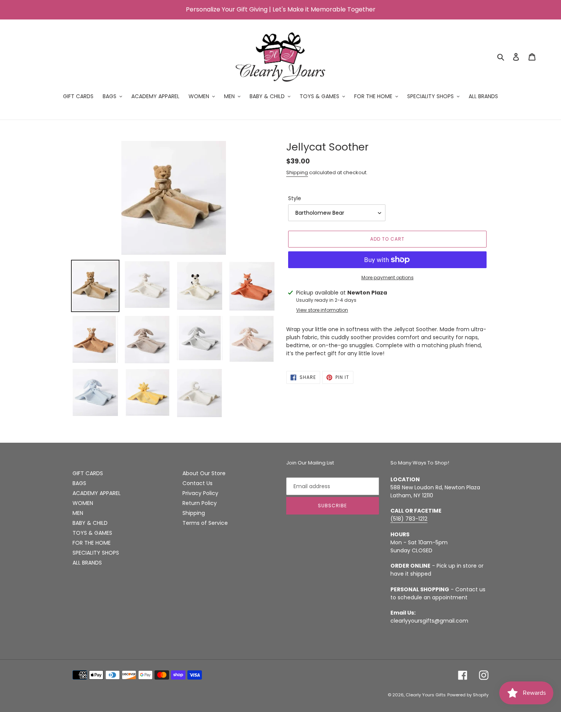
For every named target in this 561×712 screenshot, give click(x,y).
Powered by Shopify (467, 695)
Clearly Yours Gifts (426, 695)
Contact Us (197, 483)
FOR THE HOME (92, 543)
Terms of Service (205, 523)
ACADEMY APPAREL (97, 493)
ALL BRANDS (87, 562)
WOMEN (83, 503)
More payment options (387, 277)
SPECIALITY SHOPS (96, 553)
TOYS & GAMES (92, 533)
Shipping (297, 172)
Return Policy (199, 503)
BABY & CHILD (90, 523)
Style (294, 198)
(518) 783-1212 (408, 519)
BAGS (79, 483)
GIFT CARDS (88, 473)
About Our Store (204, 473)
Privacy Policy (200, 493)
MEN (78, 513)
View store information (322, 310)
